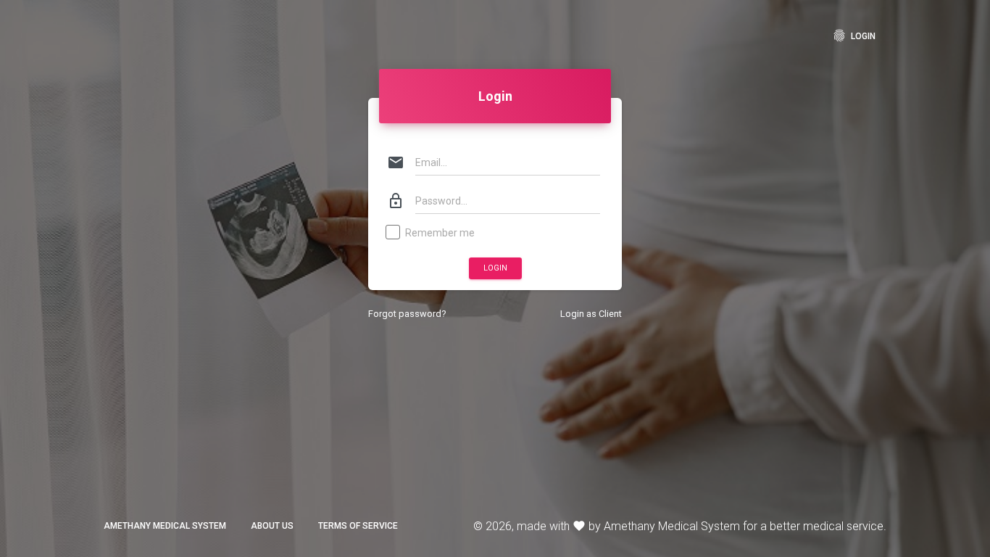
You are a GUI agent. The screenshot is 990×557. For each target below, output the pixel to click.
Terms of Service (358, 526)
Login (853, 35)
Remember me (440, 233)
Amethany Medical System (165, 526)
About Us (272, 526)
